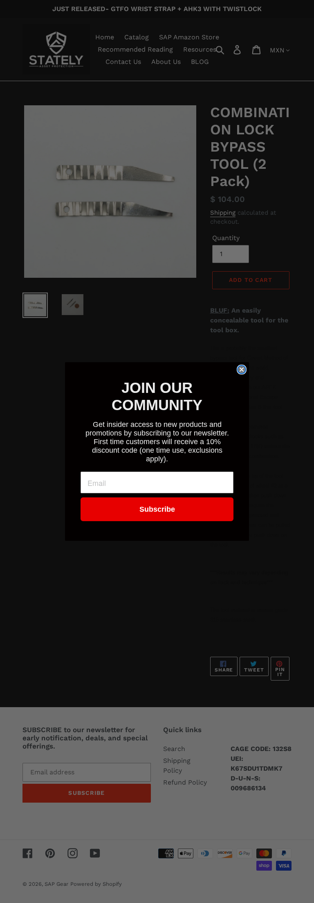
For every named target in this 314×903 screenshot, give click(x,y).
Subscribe (157, 509)
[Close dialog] (242, 369)
